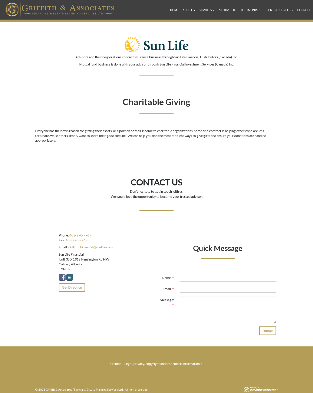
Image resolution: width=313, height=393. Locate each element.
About (187, 10)
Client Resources (277, 10)
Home (174, 10)
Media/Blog (227, 10)
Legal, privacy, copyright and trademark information (162, 364)
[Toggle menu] (194, 10)
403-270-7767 (80, 235)
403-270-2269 (76, 240)
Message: (167, 302)
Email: (168, 289)
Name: (168, 278)
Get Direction (72, 287)
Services (206, 10)
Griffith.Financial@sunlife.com (90, 247)
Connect (304, 10)
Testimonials (250, 10)
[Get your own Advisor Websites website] (261, 389)
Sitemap (116, 364)
